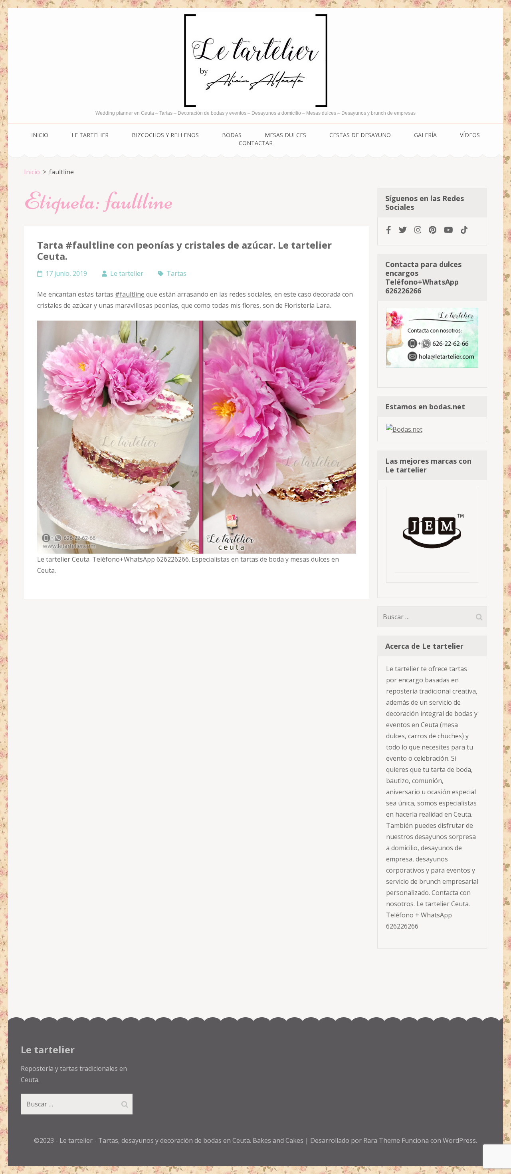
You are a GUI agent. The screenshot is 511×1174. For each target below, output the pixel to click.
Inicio (39, 135)
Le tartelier (90, 135)
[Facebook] (388, 229)
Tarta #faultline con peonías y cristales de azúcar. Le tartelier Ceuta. (184, 250)
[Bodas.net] (404, 429)
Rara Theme (382, 1140)
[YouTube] (448, 229)
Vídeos (470, 135)
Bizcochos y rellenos (165, 135)
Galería (425, 135)
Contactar (256, 143)
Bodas (232, 135)
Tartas (176, 273)
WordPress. (460, 1140)
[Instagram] (418, 229)
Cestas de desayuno (360, 135)
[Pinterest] (432, 229)
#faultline (130, 294)
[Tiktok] (464, 229)
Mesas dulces (285, 135)
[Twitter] (403, 229)
